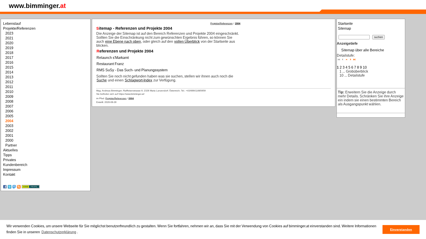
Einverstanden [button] (401, 229)
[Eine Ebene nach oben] (346, 59)
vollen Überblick (187, 41)
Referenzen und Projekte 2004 (125, 51)
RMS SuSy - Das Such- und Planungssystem (132, 70)
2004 (237, 23)
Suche (102, 80)
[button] (79, 232)
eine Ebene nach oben (123, 41)
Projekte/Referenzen (221, 23)
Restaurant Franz (110, 64)
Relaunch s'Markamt (113, 58)
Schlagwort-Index (138, 80)
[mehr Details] (350, 59)
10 (365, 67)
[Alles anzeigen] (354, 59)
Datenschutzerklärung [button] (58, 232)
